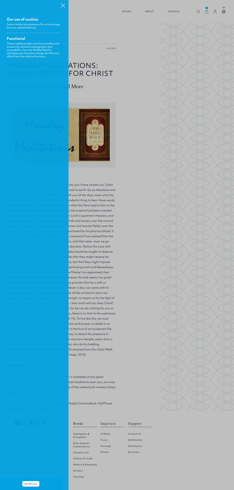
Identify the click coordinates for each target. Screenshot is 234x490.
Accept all (30, 483)
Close (63, 4)
